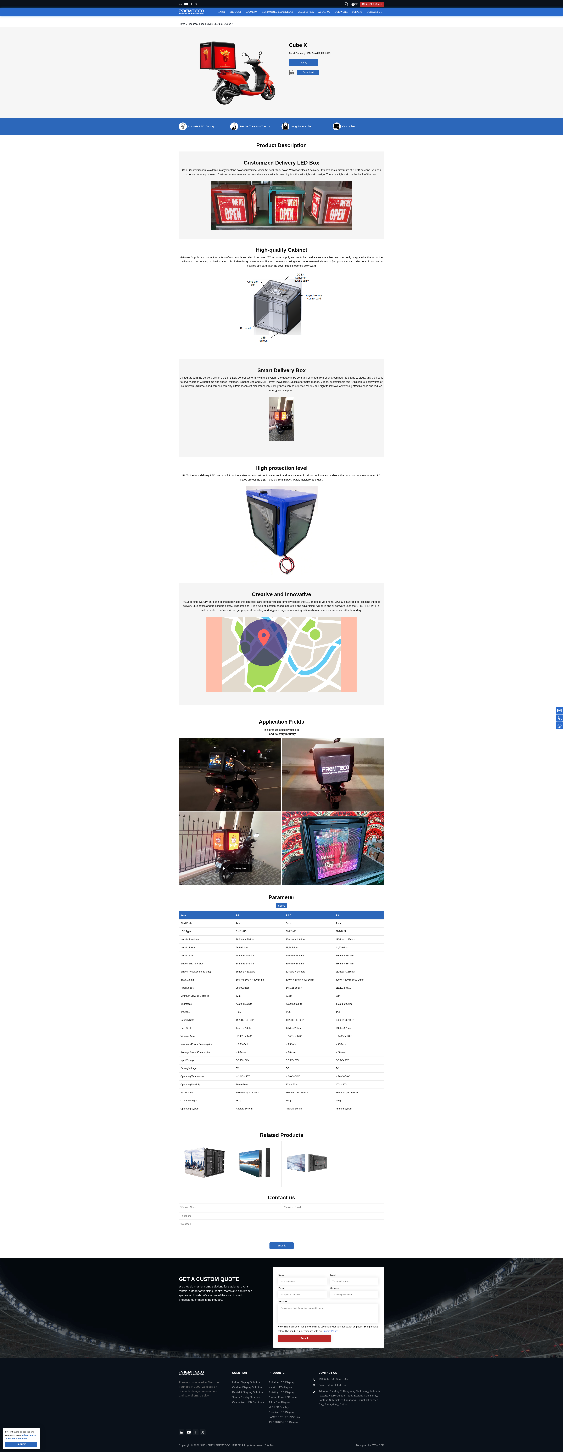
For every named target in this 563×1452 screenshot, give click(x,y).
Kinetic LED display (280, 1387)
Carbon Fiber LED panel (283, 1397)
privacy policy (29, 1435)
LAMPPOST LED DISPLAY (284, 1417)
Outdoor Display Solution (247, 1387)
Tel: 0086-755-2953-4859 (333, 1379)
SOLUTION (252, 12)
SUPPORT (357, 12)
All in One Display (279, 1402)
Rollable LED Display (281, 1382)
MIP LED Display (279, 1407)
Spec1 (281, 906)
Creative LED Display (281, 1412)
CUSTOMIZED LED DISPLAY (277, 12)
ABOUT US (324, 12)
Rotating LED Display (281, 1392)
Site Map (270, 1445)
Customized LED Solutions (248, 1402)
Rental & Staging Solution (247, 1392)
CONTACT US (374, 12)
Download (308, 72)
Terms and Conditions (16, 1438)
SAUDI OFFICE (306, 12)
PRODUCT (235, 12)
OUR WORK (341, 12)
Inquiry (303, 62)
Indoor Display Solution (246, 1382)
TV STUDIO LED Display (283, 1422)
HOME (221, 12)
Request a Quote (372, 4)
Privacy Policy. (330, 1331)
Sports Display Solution (246, 1397)
